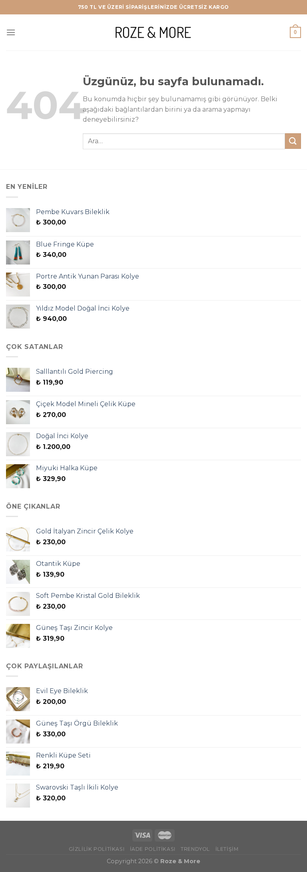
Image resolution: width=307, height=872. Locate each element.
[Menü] (11, 32)
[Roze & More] (153, 32)
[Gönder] (293, 141)
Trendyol (195, 849)
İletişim (227, 849)
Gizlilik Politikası (97, 849)
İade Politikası (152, 849)
